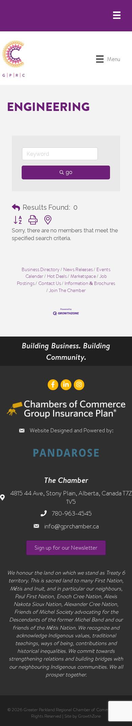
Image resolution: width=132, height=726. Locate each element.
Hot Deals (57, 276)
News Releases (78, 269)
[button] (16, 207)
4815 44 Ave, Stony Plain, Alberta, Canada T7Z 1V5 (71, 497)
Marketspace (83, 276)
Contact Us (49, 283)
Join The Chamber (67, 290)
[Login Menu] (116, 15)
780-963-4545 (72, 513)
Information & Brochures (90, 283)
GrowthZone (89, 716)
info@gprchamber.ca (71, 526)
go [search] (69, 172)
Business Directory (41, 269)
